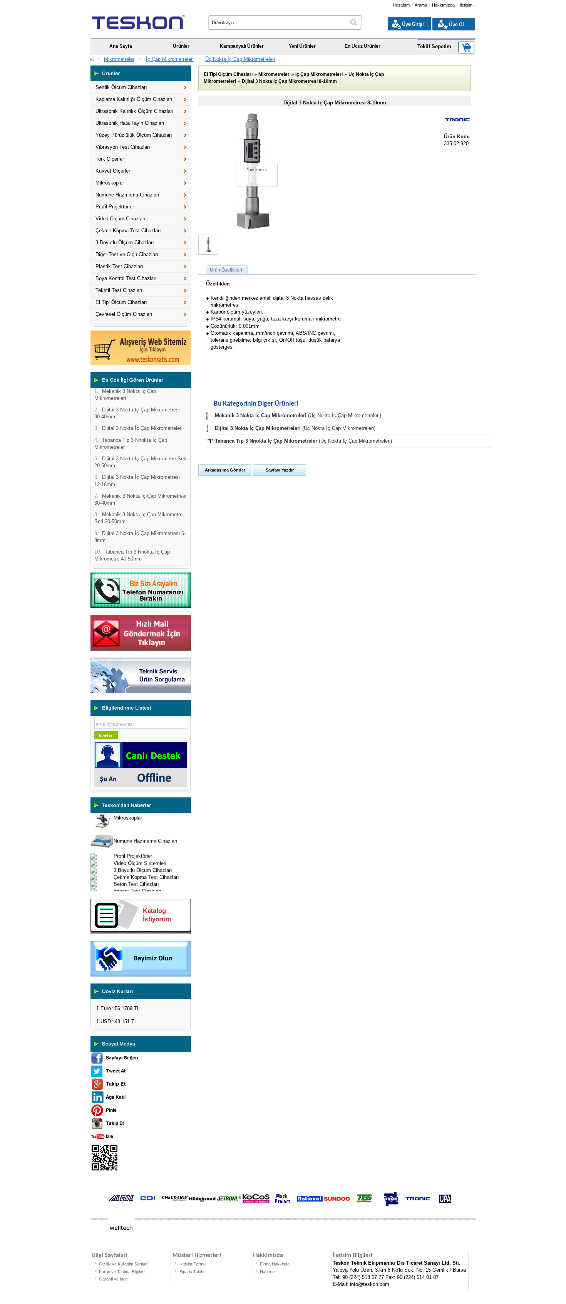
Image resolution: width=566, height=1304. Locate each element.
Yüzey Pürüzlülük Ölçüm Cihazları (133, 135)
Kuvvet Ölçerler (112, 171)
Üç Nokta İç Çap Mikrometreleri (240, 59)
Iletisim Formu (192, 1264)
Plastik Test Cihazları (119, 266)
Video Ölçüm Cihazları (120, 219)
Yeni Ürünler (302, 46)
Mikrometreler (119, 59)
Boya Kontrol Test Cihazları (126, 278)
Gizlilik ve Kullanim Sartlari (123, 1264)
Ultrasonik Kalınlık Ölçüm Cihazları (134, 111)
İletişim (466, 5)
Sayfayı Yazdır (280, 470)
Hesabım (401, 5)
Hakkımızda (443, 5)
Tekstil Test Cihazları (118, 290)
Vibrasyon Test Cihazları (122, 147)
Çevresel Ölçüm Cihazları (123, 314)
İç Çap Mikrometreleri (170, 59)
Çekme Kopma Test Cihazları (128, 230)
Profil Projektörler (114, 207)
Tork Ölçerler (109, 159)
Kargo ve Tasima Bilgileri (121, 1271)
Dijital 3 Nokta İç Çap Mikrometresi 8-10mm (289, 81)
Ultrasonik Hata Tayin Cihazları (129, 123)
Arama (421, 5)
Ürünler (181, 46)
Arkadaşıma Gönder (225, 470)
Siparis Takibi (191, 1271)
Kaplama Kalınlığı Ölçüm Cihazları (133, 99)
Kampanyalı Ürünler (242, 46)
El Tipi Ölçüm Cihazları (121, 302)
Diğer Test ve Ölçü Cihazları (126, 254)
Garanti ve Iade (113, 1279)
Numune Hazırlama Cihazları (127, 195)
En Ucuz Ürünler (362, 46)
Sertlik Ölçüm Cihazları (121, 87)
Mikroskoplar (109, 183)
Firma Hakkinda (275, 1264)
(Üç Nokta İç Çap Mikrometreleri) (298, 415)
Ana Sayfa (120, 46)
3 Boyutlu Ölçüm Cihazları (124, 242)
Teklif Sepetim (434, 46)
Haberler (268, 1271)
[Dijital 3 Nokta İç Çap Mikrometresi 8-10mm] (253, 227)
